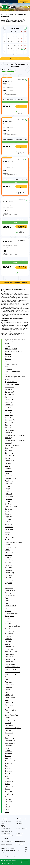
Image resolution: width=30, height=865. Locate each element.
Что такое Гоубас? (5, 830)
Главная (3, 821)
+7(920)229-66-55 (20, 841)
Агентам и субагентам (21, 828)
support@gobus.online (6, 844)
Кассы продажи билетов (7, 841)
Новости (3, 826)
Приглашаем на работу (7, 834)
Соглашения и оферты (6, 831)
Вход (2, 823)
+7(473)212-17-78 (20, 844)
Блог (2, 825)
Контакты (8, 821)
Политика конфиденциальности (15, 856)
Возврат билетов (5, 828)
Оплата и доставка (5, 833)
